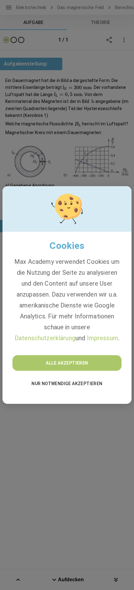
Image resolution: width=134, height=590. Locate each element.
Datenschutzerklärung (45, 338)
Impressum (102, 338)
